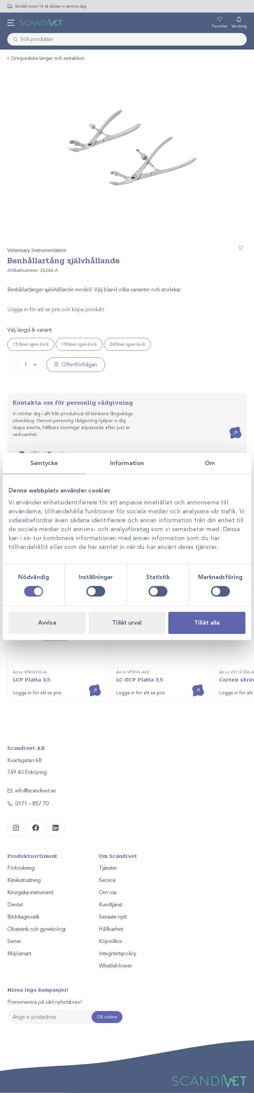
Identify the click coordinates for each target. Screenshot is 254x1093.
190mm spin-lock (79, 344)
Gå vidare (107, 1017)
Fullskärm (225, 229)
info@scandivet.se (35, 790)
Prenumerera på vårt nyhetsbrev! (44, 1002)
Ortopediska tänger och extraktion (48, 58)
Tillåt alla (207, 622)
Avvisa (47, 622)
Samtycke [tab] (44, 463)
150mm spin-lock (31, 344)
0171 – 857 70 (32, 803)
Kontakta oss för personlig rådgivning (73, 402)
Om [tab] (210, 463)
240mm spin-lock (127, 344)
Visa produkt (90, 684)
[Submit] (13, 39)
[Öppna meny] (11, 23)
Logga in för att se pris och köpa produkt (55, 309)
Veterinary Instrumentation (36, 250)
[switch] (95, 591)
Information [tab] (127, 463)
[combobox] (126, 39)
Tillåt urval (127, 622)
